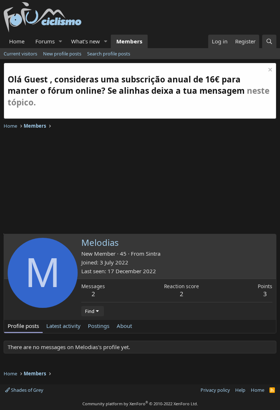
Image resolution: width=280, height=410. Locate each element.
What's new (85, 41)
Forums (45, 41)
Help (240, 390)
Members (129, 41)
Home (16, 41)
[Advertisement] (140, 183)
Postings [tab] (98, 325)
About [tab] (124, 325)
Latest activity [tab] (63, 325)
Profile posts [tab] (23, 325)
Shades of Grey (26, 390)
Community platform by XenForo (140, 403)
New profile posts (62, 53)
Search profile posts (108, 53)
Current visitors (20, 53)
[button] (60, 41)
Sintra (153, 253)
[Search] (269, 41)
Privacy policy (215, 390)
